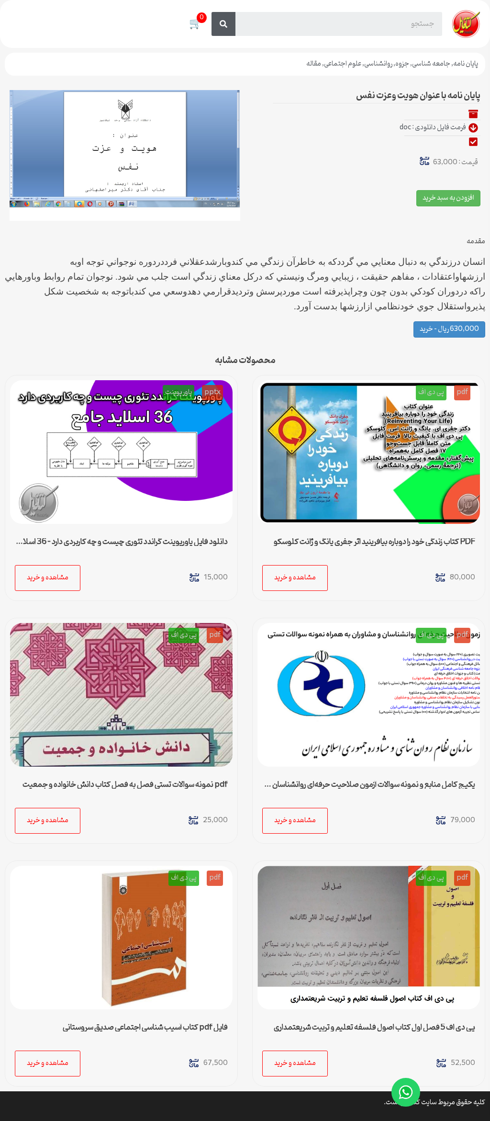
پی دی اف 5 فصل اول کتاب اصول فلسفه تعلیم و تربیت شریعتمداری (374, 1027)
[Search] (223, 24)
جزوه (402, 64)
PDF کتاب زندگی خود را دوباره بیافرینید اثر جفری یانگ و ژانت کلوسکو (374, 542)
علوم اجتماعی (342, 64)
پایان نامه (465, 64)
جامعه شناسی (431, 64)
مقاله (313, 64)
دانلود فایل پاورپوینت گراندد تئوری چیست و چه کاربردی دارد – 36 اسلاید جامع (122, 545)
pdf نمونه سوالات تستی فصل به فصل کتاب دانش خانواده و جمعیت (125, 785)
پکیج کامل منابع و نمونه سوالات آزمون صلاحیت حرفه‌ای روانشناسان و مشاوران (371, 788)
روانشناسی (378, 64)
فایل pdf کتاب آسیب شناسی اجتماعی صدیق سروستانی (145, 1027)
